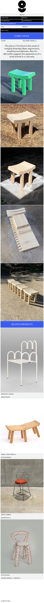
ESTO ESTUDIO (5, 575)
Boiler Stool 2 (6, 517)
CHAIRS (3, 41)
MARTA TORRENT (6, 514)
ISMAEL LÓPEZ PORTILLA (8, 454)
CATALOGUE (4, 17)
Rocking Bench (6, 457)
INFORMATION (5, 20)
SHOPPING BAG (33, 20)
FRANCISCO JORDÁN (7, 394)
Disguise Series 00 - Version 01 (10, 578)
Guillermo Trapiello (29, 41)
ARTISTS (25, 17)
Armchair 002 (5, 397)
